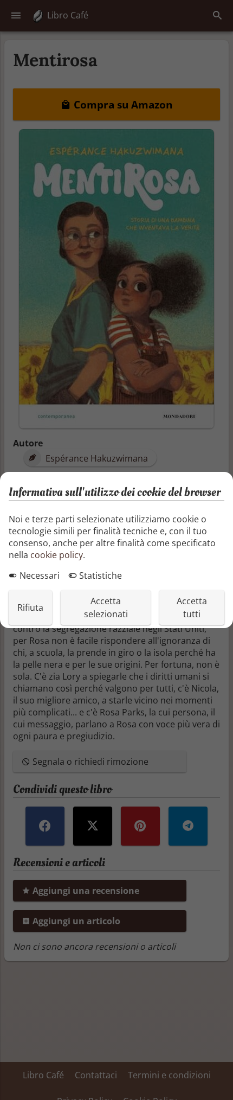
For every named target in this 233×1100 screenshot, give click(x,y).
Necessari (38, 575)
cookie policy (56, 555)
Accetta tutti (192, 607)
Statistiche (99, 575)
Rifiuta (30, 607)
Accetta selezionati (106, 607)
